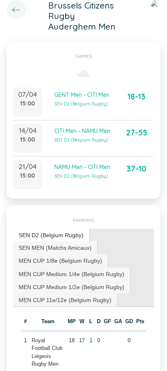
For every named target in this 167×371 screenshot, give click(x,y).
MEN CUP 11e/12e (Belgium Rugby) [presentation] (65, 300)
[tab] (51, 235)
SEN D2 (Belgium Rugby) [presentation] (51, 235)
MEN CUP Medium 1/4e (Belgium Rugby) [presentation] (71, 274)
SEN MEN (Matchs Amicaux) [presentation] (55, 247)
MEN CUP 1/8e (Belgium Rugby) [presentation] (60, 260)
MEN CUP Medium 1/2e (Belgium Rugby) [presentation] (71, 287)
